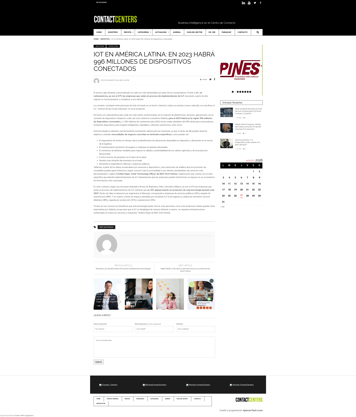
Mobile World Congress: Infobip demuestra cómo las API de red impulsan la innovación (248, 126)
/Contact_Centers (109, 385)
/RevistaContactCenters (155, 385)
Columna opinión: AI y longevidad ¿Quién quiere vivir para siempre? (247, 142)
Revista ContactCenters (199, 385)
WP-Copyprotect (27, 415)
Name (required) (100, 324)
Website (179, 324)
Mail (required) (141, 324)
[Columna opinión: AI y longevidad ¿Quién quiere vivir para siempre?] (226, 143)
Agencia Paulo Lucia (253, 410)
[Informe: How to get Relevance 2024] (139, 294)
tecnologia (113, 46)
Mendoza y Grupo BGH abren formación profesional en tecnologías (123, 269)
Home (96, 39)
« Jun (222, 207)
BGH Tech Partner (106, 227)
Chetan (17, 415)
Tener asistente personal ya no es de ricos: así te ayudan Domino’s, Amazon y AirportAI (248, 111)
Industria (105, 39)
